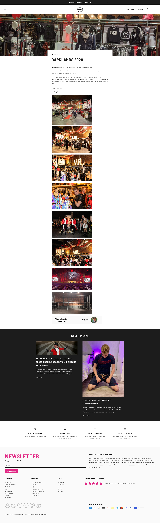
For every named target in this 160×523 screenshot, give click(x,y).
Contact (34, 484)
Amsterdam (123, 462)
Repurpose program (37, 489)
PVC (142, 458)
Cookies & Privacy (42, 514)
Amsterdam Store (10, 484)
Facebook (61, 484)
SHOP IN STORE (65, 433)
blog (110, 465)
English (140, 9)
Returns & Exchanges (38, 491)
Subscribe (11, 471)
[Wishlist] (151, 9)
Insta (101, 465)
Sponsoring (8, 491)
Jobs (6, 489)
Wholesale (8, 497)
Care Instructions (37, 482)
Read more (39, 377)
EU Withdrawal (36, 495)
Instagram (61, 482)
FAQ (33, 487)
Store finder (35, 493)
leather (132, 458)
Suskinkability (9, 493)
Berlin (129, 462)
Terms (7, 495)
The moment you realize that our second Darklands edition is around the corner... (56, 362)
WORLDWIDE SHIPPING (35, 433)
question (131, 465)
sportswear (92, 460)
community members (125, 433)
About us (8, 482)
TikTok (60, 489)
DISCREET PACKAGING (95, 433)
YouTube (60, 491)
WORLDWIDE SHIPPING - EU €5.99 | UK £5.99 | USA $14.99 (80, 2)
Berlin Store (8, 487)
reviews (102, 462)
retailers (141, 462)
